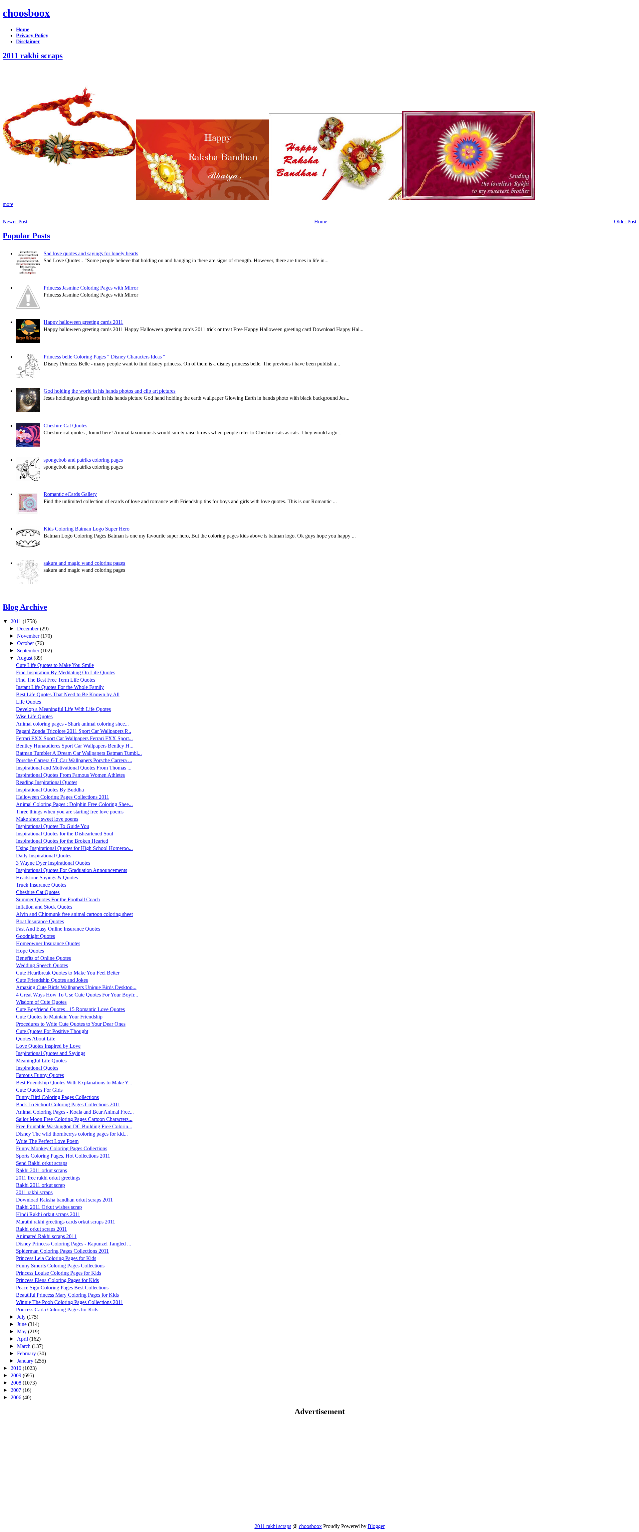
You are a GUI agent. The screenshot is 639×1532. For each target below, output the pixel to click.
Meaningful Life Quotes (41, 1060)
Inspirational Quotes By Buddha (50, 789)
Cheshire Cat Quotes (65, 425)
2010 (17, 1368)
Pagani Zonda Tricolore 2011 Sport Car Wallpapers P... (73, 731)
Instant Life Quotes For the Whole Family (60, 687)
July (22, 1317)
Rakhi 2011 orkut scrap (40, 1185)
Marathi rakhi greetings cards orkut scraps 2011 (65, 1221)
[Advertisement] (58, 1469)
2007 (17, 1390)
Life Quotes (28, 702)
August (25, 658)
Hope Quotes (30, 951)
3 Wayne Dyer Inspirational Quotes (53, 863)
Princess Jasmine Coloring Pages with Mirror (91, 288)
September (29, 650)
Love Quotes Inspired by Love (48, 1046)
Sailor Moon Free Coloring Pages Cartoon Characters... (74, 1119)
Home (320, 221)
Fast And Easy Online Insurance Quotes (58, 929)
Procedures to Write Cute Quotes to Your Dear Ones (70, 1024)
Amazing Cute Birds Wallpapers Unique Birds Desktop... (76, 987)
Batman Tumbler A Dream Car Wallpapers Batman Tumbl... (79, 753)
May (22, 1331)
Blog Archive (25, 607)
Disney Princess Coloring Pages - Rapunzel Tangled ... (73, 1243)
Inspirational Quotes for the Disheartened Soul (64, 833)
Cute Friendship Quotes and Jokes (52, 980)
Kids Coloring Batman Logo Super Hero (86, 529)
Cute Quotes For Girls (39, 1090)
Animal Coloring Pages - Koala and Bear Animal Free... (75, 1112)
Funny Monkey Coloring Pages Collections (61, 1148)
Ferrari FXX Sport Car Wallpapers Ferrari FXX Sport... (74, 738)
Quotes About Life (35, 1038)
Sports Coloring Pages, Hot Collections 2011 (63, 1156)
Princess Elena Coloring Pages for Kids (57, 1280)
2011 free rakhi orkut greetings (48, 1178)
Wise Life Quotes (34, 716)
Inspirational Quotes (37, 1068)
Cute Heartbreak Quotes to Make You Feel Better (67, 973)
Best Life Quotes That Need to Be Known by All (67, 694)
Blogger (376, 1526)
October (26, 643)
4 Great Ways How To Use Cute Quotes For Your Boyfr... (77, 994)
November (29, 636)
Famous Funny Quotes (40, 1075)
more (8, 204)
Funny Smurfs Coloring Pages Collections (60, 1265)
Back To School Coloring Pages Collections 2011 (68, 1104)
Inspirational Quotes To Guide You (52, 826)
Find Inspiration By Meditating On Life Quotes (65, 672)
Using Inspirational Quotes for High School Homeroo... (74, 848)
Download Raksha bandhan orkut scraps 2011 (64, 1200)
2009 (17, 1375)
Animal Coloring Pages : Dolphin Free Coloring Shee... (74, 804)
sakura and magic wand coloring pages (84, 563)
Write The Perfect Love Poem (47, 1141)
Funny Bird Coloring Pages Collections (57, 1097)
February (27, 1353)
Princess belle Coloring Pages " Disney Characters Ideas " (104, 356)
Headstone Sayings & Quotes (47, 877)
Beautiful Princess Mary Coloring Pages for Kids (67, 1295)
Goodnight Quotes (35, 936)
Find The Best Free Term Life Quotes (55, 680)
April (23, 1339)
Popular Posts (26, 235)
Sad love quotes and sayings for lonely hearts (91, 253)
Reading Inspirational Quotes (46, 782)
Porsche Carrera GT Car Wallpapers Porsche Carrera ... (74, 760)
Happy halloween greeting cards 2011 (83, 322)
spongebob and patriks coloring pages (83, 460)
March (24, 1346)
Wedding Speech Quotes (42, 965)
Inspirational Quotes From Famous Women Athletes (70, 775)
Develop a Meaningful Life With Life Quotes (63, 709)
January (26, 1361)
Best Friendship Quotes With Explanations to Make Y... (74, 1082)
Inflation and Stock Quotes (44, 907)
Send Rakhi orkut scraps (41, 1163)
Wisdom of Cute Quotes (41, 1002)
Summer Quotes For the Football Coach (58, 899)
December (28, 628)
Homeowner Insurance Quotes (48, 943)
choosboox (26, 13)
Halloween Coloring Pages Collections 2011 (62, 797)
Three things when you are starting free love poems (69, 811)
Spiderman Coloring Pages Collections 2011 (62, 1251)
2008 (17, 1383)
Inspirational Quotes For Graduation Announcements (71, 870)
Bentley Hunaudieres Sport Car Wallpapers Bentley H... (74, 746)
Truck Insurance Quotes (41, 885)
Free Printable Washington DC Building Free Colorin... (74, 1126)
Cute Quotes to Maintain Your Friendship (59, 1016)
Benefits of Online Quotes (43, 958)
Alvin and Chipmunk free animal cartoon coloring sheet (74, 914)
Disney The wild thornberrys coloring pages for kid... (72, 1134)
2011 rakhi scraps (33, 55)
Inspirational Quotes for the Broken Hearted (62, 841)
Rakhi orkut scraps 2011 (41, 1229)
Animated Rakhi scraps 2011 (46, 1236)
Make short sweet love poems (47, 819)
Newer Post (15, 221)
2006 (17, 1397)
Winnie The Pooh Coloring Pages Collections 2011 (69, 1302)
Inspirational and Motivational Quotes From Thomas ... (73, 767)
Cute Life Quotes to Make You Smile (55, 665)
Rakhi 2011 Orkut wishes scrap (49, 1207)
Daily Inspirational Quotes (43, 855)
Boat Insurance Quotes (40, 921)
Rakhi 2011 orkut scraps (41, 1170)
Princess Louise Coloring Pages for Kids (58, 1273)
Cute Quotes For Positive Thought (52, 1031)
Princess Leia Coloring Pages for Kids (56, 1258)
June (22, 1324)
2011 (17, 621)
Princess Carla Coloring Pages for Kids (57, 1309)
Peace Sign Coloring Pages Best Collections (62, 1287)
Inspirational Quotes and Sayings (50, 1053)
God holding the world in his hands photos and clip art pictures (109, 391)
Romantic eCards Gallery (70, 494)
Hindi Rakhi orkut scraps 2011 (48, 1214)
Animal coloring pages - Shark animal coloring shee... (72, 724)
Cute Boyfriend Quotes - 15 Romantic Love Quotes (70, 1009)
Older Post (625, 221)
